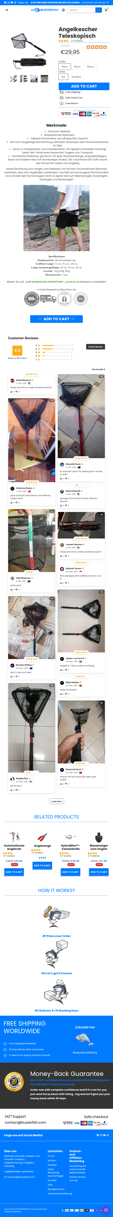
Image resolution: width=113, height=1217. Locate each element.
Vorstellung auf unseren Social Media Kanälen (77, 1169)
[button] (14, 855)
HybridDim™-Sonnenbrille (70, 847)
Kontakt (52, 1180)
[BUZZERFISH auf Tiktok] (15, 2)
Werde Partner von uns (77, 1178)
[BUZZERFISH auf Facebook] (5, 2)
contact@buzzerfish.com (19, 1177)
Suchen (52, 1160)
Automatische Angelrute (14, 847)
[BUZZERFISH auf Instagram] (8, 2)
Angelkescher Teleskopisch (78, 32)
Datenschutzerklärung (60, 1193)
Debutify (17, 1211)
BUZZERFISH (24, 1209)
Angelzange (42, 845)
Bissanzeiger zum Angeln (99, 847)
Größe (62, 61)
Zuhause (52, 1164)
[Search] (98, 10)
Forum (51, 1156)
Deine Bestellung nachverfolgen (56, 1173)
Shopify (43, 1209)
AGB (50, 1184)
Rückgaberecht (56, 1189)
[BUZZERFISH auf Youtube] (12, 2)
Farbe (62, 71)
